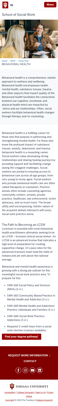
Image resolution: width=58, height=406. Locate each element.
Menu (50, 4)
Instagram (25, 370)
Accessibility (10, 392)
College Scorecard (25, 392)
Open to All (40, 392)
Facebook (18, 370)
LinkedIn (40, 370)
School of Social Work (18, 15)
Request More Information (28, 355)
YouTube (32, 370)
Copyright (9, 400)
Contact (30, 361)
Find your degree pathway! (21, 336)
